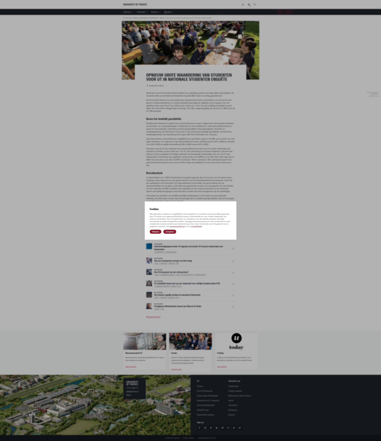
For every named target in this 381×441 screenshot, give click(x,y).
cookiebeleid (196, 226)
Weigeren (155, 232)
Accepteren (170, 232)
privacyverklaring (177, 226)
